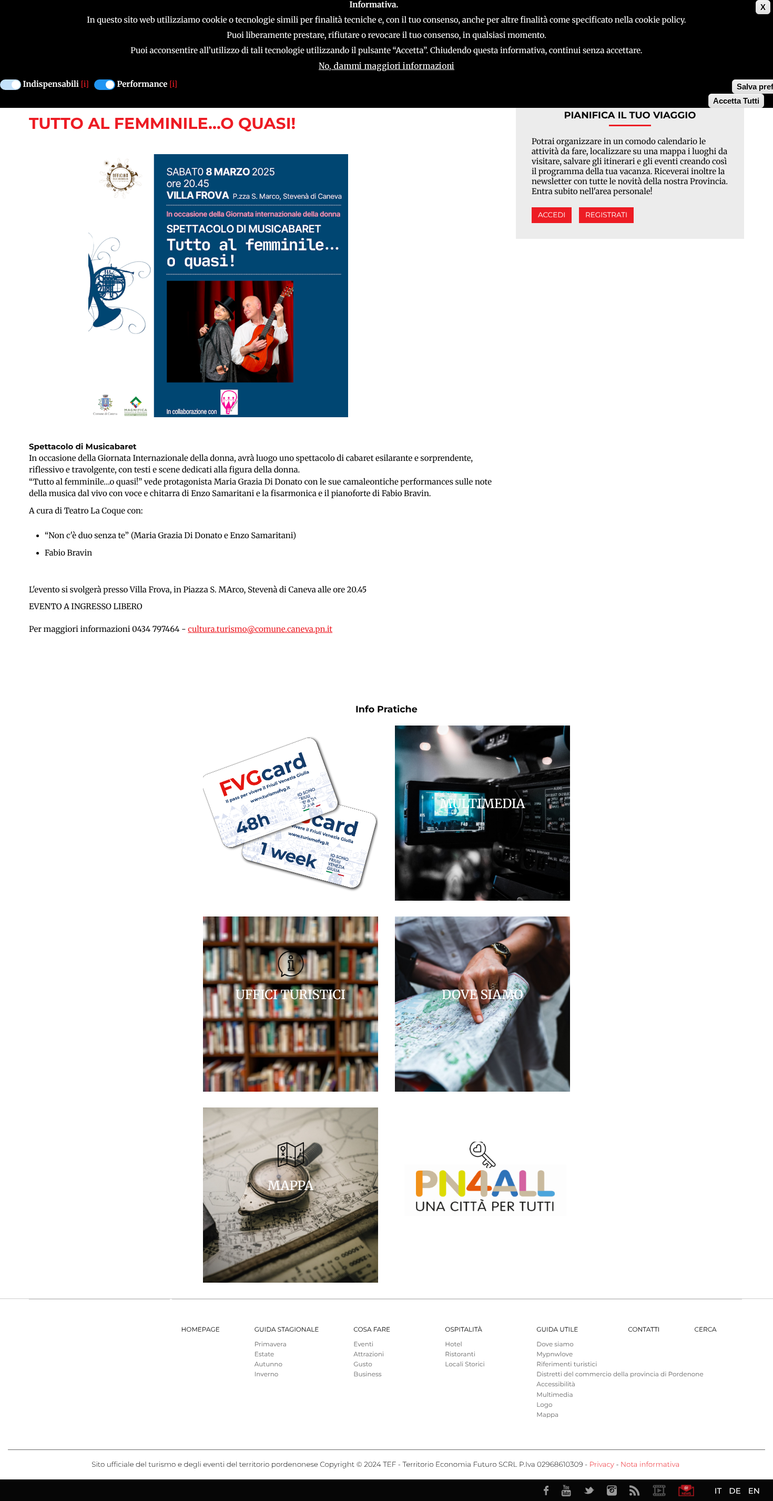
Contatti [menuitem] (643, 1330)
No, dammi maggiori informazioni (386, 66)
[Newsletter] (686, 1490)
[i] (85, 84)
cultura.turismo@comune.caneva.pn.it (260, 629)
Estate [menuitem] (264, 1354)
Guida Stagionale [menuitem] (287, 1330)
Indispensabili (51, 84)
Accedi (551, 215)
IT (718, 1491)
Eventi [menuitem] (363, 1344)
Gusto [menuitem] (362, 1364)
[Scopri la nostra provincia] (659, 1490)
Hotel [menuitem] (453, 1344)
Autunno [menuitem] (268, 1364)
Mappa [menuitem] (547, 1415)
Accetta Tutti (736, 100)
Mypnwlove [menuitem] (554, 1354)
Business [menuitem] (367, 1374)
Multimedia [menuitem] (554, 1395)
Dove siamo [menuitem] (554, 1344)
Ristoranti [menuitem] (460, 1354)
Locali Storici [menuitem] (464, 1364)
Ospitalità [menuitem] (463, 1330)
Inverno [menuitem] (267, 1374)
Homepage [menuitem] (200, 1330)
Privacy (601, 1464)
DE (734, 1491)
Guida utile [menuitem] (557, 1330)
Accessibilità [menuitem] (555, 1384)
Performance (142, 84)
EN (754, 1491)
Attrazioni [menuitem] (368, 1354)
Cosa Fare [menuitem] (371, 1330)
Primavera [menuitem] (271, 1344)
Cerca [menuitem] (705, 1330)
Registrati (606, 215)
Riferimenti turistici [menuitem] (566, 1364)
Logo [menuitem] (544, 1405)
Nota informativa (650, 1464)
